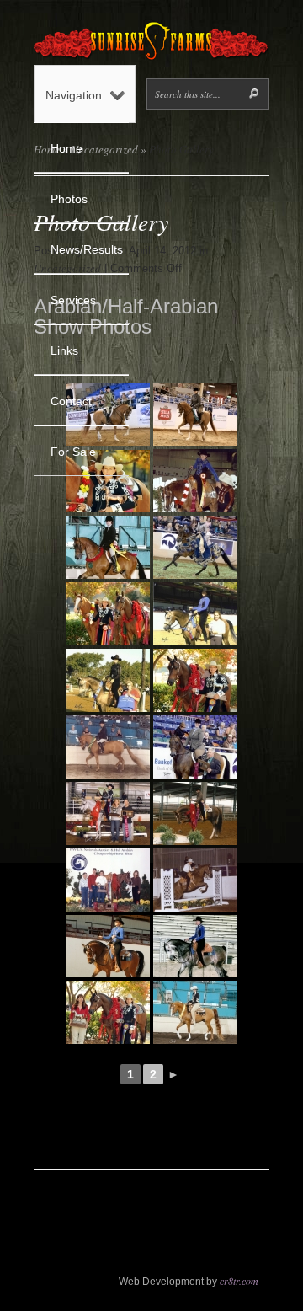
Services (73, 300)
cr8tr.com (239, 1280)
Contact (71, 401)
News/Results (86, 249)
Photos (69, 199)
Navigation (73, 95)
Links (64, 350)
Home (66, 148)
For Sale (73, 451)
